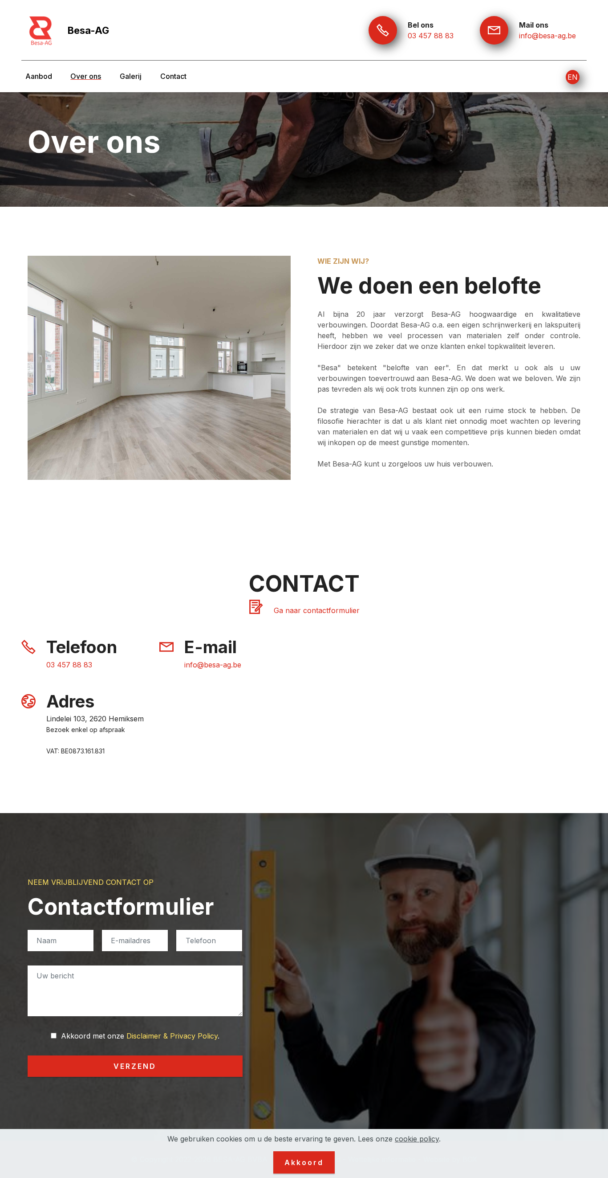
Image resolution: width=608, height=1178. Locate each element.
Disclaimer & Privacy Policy (172, 1035)
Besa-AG (88, 30)
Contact (173, 76)
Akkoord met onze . (139, 1035)
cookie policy (417, 1138)
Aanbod (38, 76)
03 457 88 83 (431, 35)
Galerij (131, 76)
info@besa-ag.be (547, 35)
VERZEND (134, 1066)
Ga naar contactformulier (317, 610)
